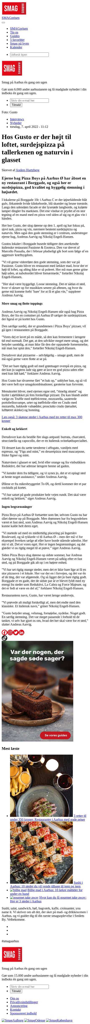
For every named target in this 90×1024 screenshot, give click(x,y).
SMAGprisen (10, 18)
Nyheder (16, 123)
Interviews (17, 119)
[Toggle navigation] (3, 22)
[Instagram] (10, 632)
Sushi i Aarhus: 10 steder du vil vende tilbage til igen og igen (46, 884)
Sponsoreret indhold (23, 1013)
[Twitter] (16, 632)
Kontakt (15, 1009)
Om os (14, 998)
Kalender (16, 47)
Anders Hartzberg (27, 170)
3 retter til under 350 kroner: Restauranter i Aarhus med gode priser (48, 817)
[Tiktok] (4, 638)
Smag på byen (19, 43)
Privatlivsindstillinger (24, 1002)
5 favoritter (17, 40)
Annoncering (18, 1006)
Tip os (14, 32)
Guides (14, 36)
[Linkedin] (21, 632)
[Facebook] (4, 632)
